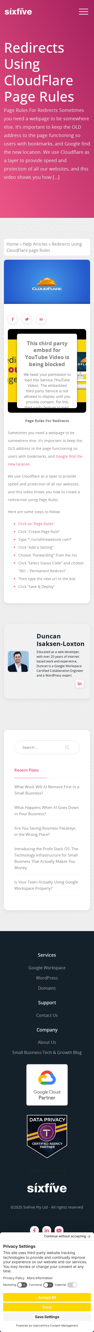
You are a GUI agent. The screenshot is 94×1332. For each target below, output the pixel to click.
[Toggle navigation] (84, 11)
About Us (47, 1042)
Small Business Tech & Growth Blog (47, 1052)
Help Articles (35, 244)
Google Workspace (47, 968)
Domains (47, 988)
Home (13, 244)
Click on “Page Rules (35, 523)
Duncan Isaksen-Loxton (61, 640)
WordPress (47, 978)
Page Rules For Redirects (47, 420)
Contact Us (47, 1015)
